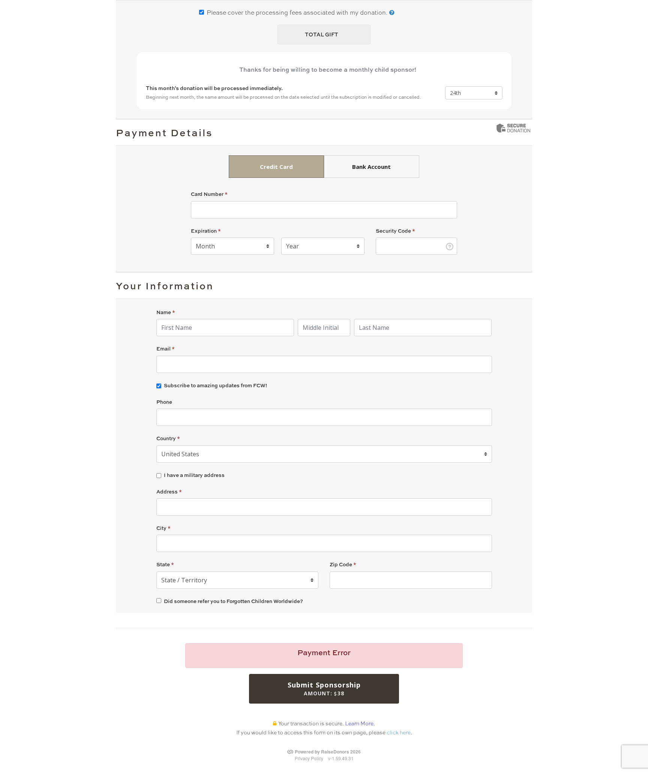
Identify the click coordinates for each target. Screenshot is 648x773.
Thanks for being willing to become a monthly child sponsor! (327, 69)
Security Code (395, 230)
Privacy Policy (309, 758)
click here (399, 732)
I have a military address (194, 475)
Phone (164, 401)
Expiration (206, 230)
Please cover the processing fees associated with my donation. (297, 12)
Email (165, 348)
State (165, 564)
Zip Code (343, 564)
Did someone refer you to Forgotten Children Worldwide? (233, 601)
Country (168, 438)
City (163, 527)
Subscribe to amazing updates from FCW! (215, 385)
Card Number (209, 193)
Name (165, 312)
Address (169, 491)
